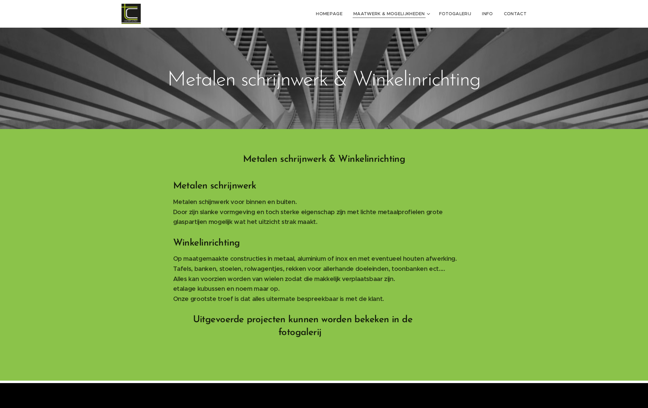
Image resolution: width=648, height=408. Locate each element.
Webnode (350, 394)
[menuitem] (331, 13)
